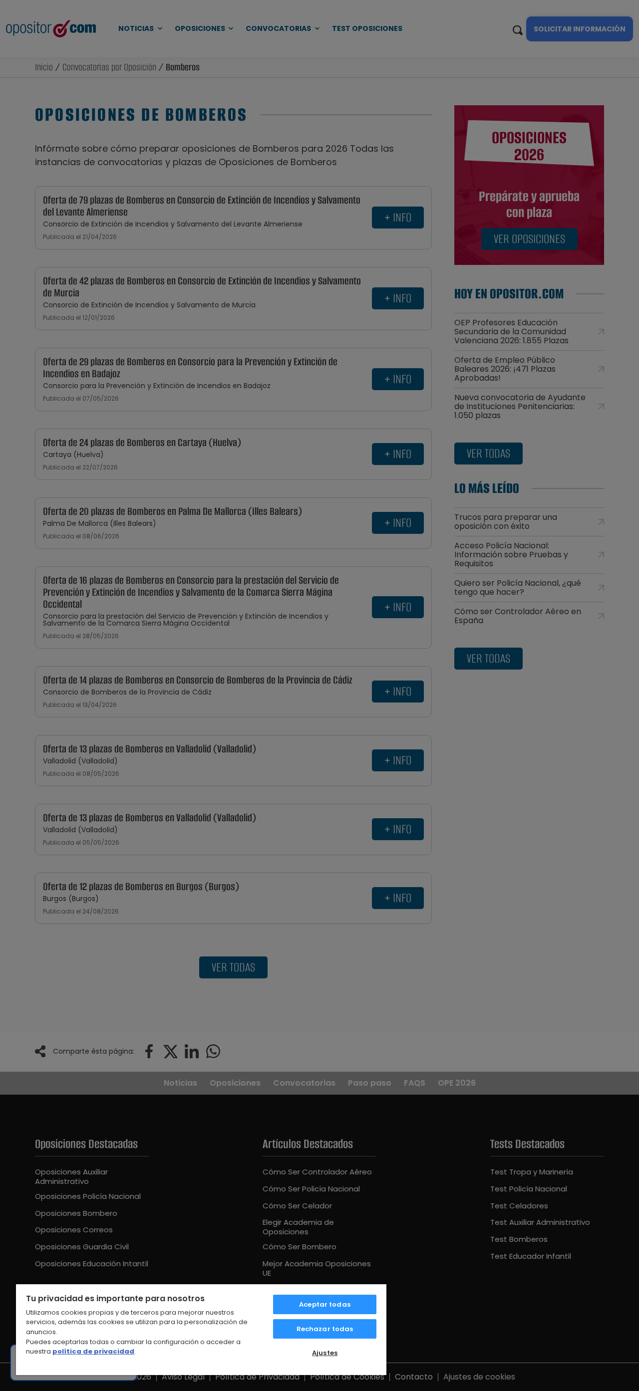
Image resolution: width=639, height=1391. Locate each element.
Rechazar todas (325, 1329)
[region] (201, 1329)
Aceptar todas (324, 1304)
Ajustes (324, 1353)
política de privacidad (93, 1351)
